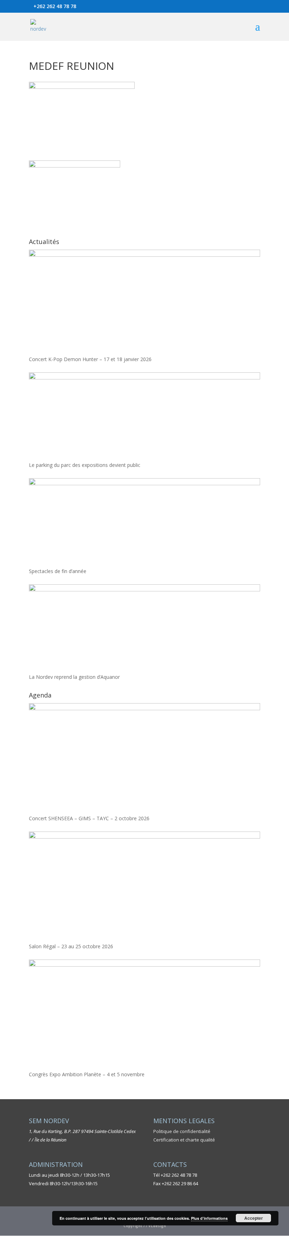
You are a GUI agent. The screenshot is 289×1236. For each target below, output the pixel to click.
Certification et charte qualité (184, 1140)
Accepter (253, 1218)
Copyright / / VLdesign (144, 1225)
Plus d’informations (209, 1218)
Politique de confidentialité (181, 1131)
